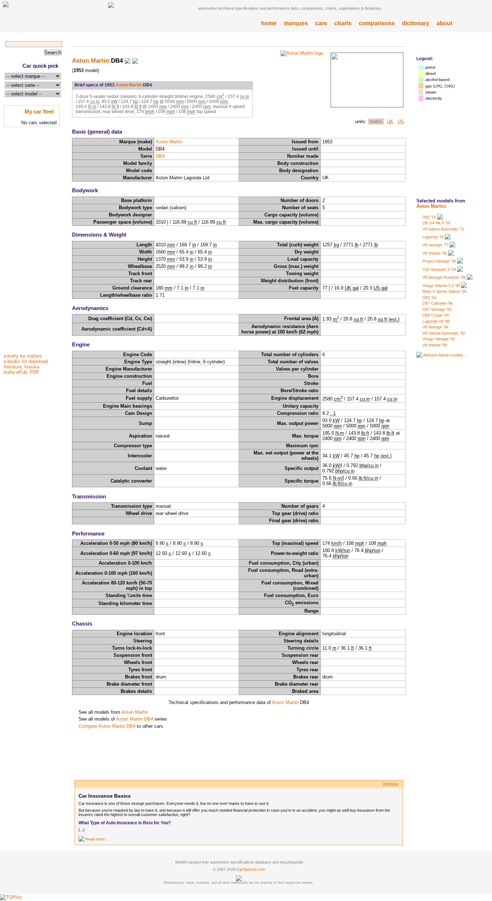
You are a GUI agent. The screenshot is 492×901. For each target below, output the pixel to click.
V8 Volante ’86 (434, 253)
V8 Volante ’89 (434, 345)
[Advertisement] (32, 242)
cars (321, 23)
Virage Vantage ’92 (438, 339)
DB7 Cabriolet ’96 (437, 303)
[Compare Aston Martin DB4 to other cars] (135, 60)
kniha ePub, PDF (21, 372)
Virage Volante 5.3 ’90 (441, 285)
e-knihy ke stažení (23, 356)
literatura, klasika (21, 366)
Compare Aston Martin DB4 (107, 726)
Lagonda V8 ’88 (435, 321)
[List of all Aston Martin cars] (419, 355)
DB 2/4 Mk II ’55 (436, 223)
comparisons (377, 23)
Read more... (96, 839)
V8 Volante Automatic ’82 (443, 333)
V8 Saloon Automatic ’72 (443, 229)
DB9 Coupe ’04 (435, 315)
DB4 (160, 156)
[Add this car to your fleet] (127, 60)
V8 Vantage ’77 (435, 245)
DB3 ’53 (429, 297)
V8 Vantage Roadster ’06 (444, 277)
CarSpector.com (251, 869)
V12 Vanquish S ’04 (439, 269)
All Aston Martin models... (444, 355)
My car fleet (39, 111)
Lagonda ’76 (433, 237)
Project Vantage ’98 (439, 261)
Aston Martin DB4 (134, 719)
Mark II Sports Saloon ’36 (444, 291)
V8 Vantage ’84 (435, 327)
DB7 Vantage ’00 (436, 309)
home (269, 23)
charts (343, 23)
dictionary (415, 23)
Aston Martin (430, 206)
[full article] (81, 839)
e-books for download (26, 361)
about (444, 23)
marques (296, 23)
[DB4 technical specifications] (367, 105)
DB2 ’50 (429, 217)
